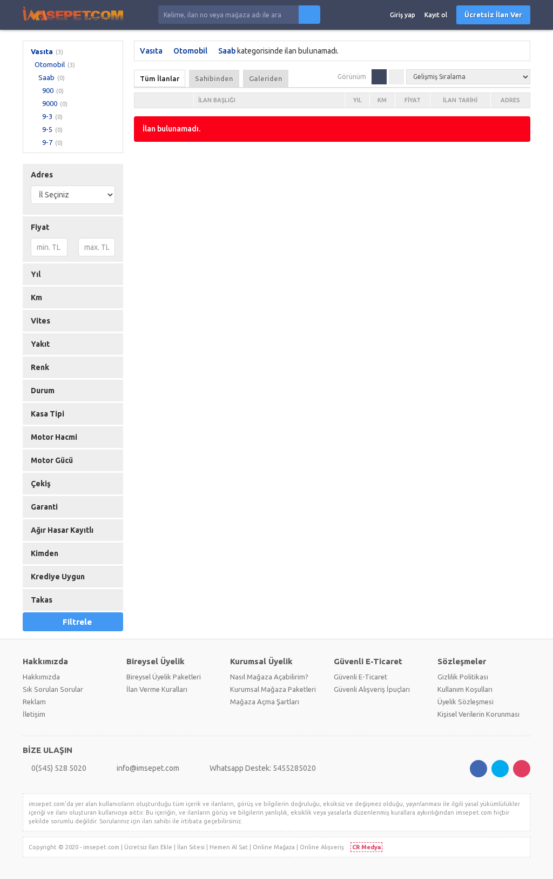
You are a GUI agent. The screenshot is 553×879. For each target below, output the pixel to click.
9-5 (47, 129)
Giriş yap (402, 14)
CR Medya (366, 847)
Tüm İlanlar (159, 78)
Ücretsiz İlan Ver (493, 14)
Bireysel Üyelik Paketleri (163, 676)
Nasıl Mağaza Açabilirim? (269, 676)
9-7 (47, 142)
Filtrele (77, 621)
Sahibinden (214, 78)
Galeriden (265, 78)
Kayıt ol (435, 14)
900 (47, 90)
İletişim (34, 714)
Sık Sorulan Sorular (53, 689)
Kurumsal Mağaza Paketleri (273, 689)
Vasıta (42, 51)
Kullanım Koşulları (465, 689)
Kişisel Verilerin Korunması (478, 714)
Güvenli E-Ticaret (360, 676)
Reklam (34, 701)
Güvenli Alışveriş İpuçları (372, 689)
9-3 (47, 116)
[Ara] (309, 14)
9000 (49, 103)
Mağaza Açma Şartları (264, 701)
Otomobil (50, 64)
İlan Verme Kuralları (156, 689)
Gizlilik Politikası (462, 676)
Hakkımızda (41, 676)
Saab (46, 77)
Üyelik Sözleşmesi (465, 701)
